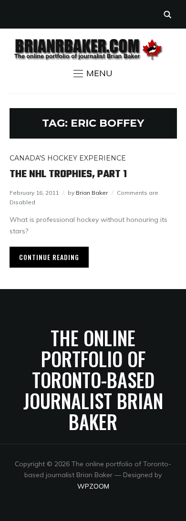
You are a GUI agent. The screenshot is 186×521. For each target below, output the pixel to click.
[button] (93, 73)
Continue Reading (49, 257)
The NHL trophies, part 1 (68, 174)
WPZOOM (93, 486)
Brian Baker (92, 192)
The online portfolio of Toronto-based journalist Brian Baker (93, 379)
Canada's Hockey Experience (68, 158)
